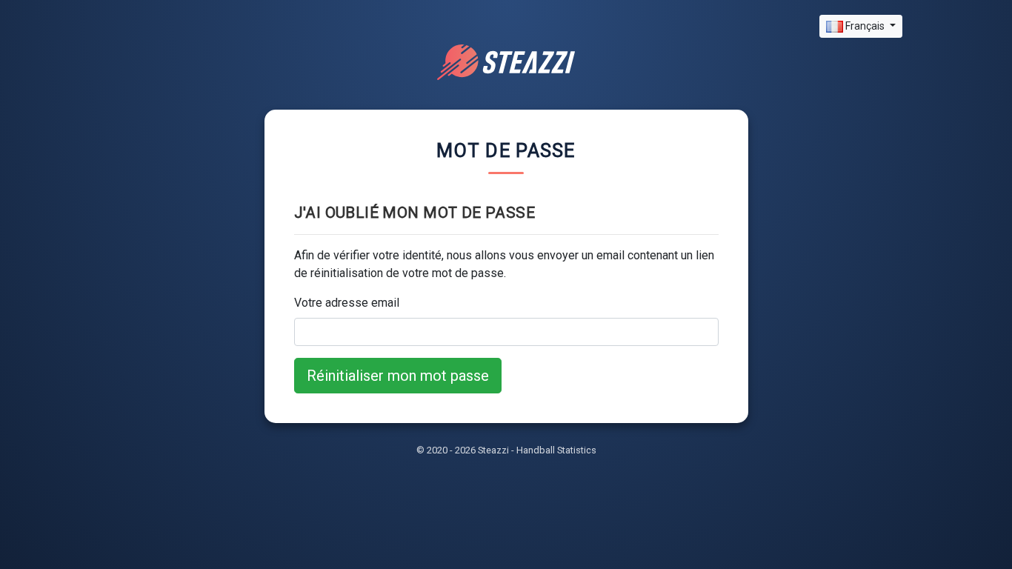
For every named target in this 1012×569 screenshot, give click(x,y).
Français (865, 26)
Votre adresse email (346, 303)
